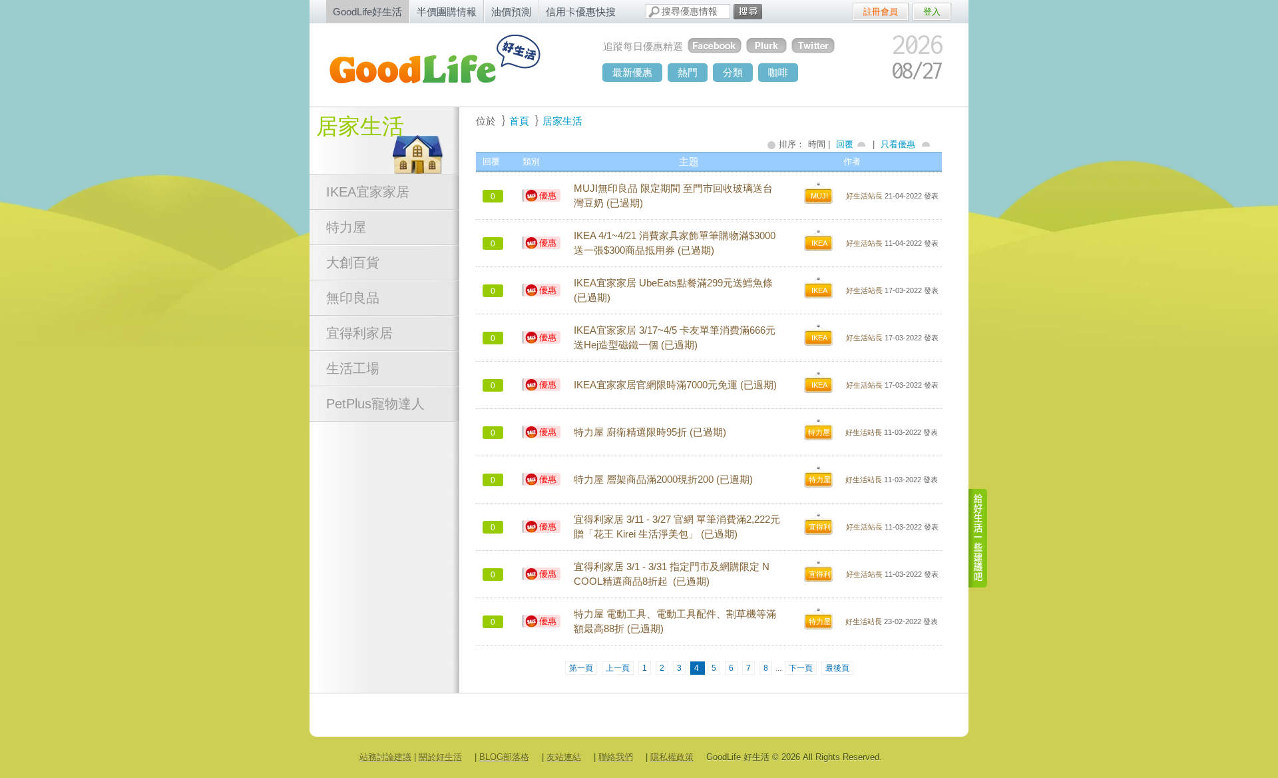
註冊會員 (880, 12)
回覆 (844, 144)
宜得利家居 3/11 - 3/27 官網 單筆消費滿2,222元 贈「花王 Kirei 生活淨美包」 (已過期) (677, 527)
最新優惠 (632, 72)
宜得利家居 (359, 333)
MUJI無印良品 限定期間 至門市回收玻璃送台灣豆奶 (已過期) (673, 195)
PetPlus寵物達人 (375, 403)
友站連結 (563, 757)
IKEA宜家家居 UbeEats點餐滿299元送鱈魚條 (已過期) (673, 290)
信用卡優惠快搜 (581, 11)
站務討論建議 (385, 757)
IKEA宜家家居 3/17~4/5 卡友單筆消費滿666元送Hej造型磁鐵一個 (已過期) (674, 337)
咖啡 (778, 72)
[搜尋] (748, 11)
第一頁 (581, 668)
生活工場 (352, 368)
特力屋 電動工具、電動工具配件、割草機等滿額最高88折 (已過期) (675, 621)
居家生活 (360, 126)
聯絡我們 (615, 757)
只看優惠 (898, 144)
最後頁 (837, 668)
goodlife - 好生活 (449, 64)
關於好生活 (440, 757)
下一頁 (801, 668)
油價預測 (511, 11)
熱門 (688, 72)
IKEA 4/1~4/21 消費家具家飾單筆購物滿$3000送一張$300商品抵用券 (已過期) (674, 243)
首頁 (519, 121)
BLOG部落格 (504, 757)
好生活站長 (864, 196)
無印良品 (352, 297)
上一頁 (618, 668)
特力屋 (346, 227)
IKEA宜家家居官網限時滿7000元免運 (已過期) (675, 385)
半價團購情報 (447, 11)
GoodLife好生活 (367, 11)
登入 (932, 12)
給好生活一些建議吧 (978, 538)
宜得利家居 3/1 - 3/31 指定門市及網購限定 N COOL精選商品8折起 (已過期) (671, 574)
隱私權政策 (672, 757)
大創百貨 (352, 262)
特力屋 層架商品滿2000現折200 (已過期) (663, 479)
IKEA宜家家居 (367, 192)
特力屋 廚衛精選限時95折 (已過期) (650, 432)
